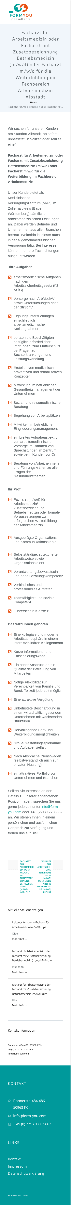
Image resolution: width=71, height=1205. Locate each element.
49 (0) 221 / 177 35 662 (20, 1049)
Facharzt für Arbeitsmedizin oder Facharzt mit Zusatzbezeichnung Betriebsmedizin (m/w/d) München (32, 956)
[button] (11, 12)
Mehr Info (18, 938)
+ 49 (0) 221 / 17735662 (32, 1124)
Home (33, 102)
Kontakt (14, 1159)
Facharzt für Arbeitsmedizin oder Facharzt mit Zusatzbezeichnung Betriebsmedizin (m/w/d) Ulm (31, 989)
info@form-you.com (18, 1053)
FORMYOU (14, 1195)
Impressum (17, 1166)
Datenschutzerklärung (26, 1173)
